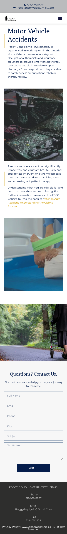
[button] (60, 18)
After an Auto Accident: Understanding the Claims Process (34, 202)
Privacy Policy (11, 526)
